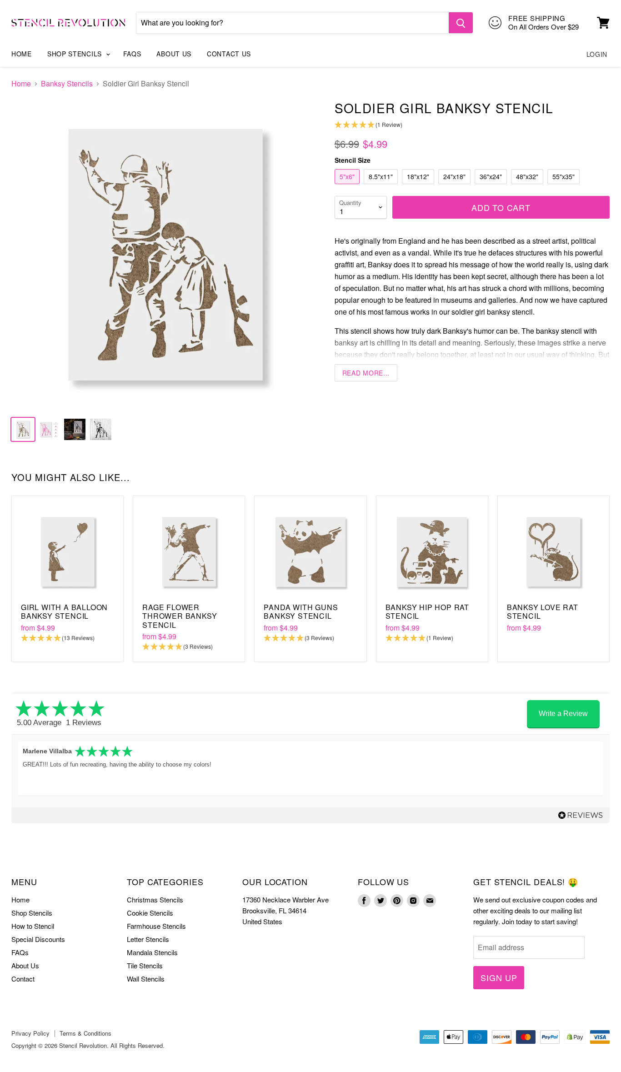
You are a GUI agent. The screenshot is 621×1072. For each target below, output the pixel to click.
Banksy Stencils (67, 84)
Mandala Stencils (152, 952)
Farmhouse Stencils (156, 926)
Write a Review (563, 713)
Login (597, 54)
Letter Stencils (148, 939)
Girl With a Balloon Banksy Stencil (64, 611)
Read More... (366, 372)
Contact (23, 978)
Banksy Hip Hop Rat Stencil (427, 611)
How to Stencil (32, 926)
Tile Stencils (145, 965)
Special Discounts (38, 939)
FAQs (132, 53)
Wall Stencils (146, 978)
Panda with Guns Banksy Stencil (301, 611)
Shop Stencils (75, 53)
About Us (173, 53)
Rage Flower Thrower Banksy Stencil (179, 616)
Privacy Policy (30, 1033)
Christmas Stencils (155, 899)
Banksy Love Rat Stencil (542, 611)
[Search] (461, 22)
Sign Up (499, 977)
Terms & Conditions (85, 1033)
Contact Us (229, 53)
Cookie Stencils (150, 912)
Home (21, 53)
